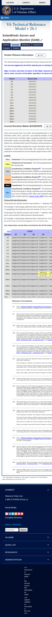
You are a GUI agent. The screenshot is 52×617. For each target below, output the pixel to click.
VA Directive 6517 (26, 340)
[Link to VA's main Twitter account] (12, 514)
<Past (9, 231)
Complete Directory (13, 517)
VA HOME (9, 537)
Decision (15, 45)
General (6, 45)
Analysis (16, 48)
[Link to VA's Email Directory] (6, 514)
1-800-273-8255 (12, 499)
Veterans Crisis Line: (14, 496)
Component (37, 45)
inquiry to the (36, 196)
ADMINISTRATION (13, 560)
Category (6, 48)
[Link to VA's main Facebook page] (9, 514)
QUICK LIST (10, 545)
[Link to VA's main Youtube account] (21, 514)
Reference (26, 45)
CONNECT (10, 490)
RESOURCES (11, 552)
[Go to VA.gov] (19, 10)
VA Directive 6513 (38, 340)
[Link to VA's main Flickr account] (18, 514)
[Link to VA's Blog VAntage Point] (15, 514)
